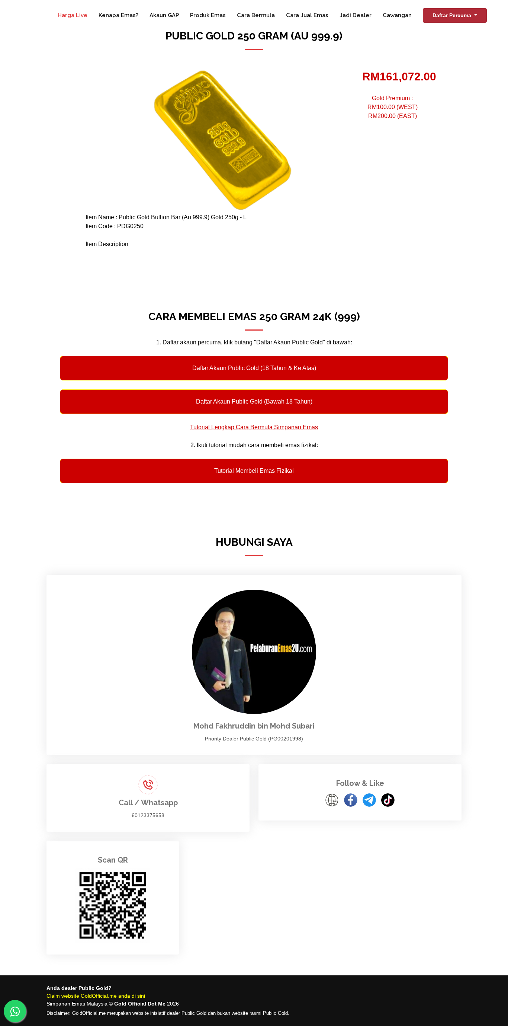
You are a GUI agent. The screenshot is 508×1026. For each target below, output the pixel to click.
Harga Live (72, 15)
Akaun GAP (164, 15)
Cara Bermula (256, 15)
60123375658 (148, 815)
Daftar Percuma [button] (453, 15)
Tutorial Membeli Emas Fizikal (254, 471)
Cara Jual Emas (307, 15)
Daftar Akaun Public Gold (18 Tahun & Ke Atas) (254, 368)
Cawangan (397, 15)
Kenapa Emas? (118, 15)
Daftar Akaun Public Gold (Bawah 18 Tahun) (254, 401)
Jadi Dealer (356, 15)
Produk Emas (208, 15)
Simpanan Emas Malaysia (76, 1004)
